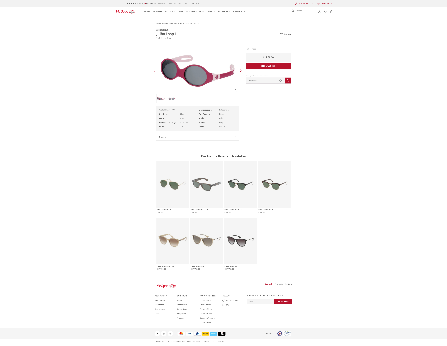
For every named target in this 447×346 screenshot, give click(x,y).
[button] (319, 11)
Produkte (159, 23)
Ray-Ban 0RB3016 (233, 210)
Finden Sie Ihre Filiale (188, 3)
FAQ (227, 305)
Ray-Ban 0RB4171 (199, 266)
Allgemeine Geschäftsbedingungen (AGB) (184, 342)
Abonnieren (283, 301)
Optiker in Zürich (206, 309)
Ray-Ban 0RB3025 (165, 210)
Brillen (179, 300)
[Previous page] (155, 71)
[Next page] (240, 71)
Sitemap (221, 342)
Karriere (158, 313)
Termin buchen (160, 300)
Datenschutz (209, 342)
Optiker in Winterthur (207, 318)
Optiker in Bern (205, 305)
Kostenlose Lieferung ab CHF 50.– (160, 3)
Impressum (160, 342)
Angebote (180, 318)
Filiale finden (159, 305)
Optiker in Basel (205, 322)
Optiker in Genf (205, 300)
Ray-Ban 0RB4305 (165, 266)
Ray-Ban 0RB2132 (199, 210)
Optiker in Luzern (206, 313)
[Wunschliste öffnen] (325, 11)
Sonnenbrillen (169, 23)
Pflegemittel (181, 313)
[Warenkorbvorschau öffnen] (331, 11)
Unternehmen (160, 309)
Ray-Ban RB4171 (232, 266)
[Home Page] (126, 11)
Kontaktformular (232, 300)
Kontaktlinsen (182, 309)
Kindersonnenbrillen (182, 23)
